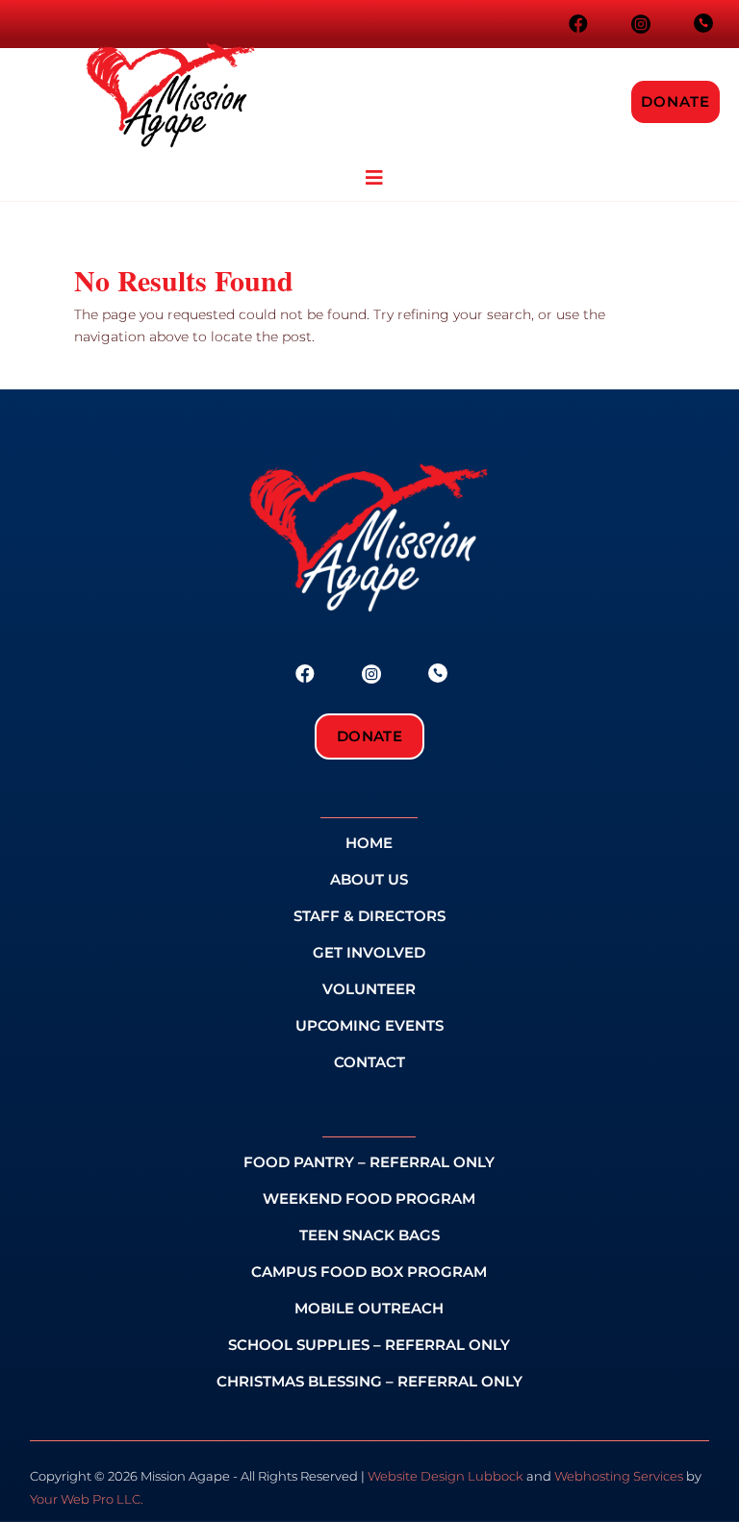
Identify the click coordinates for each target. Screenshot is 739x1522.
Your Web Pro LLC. (86, 1499)
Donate (675, 101)
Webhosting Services (618, 1476)
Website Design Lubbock (445, 1476)
